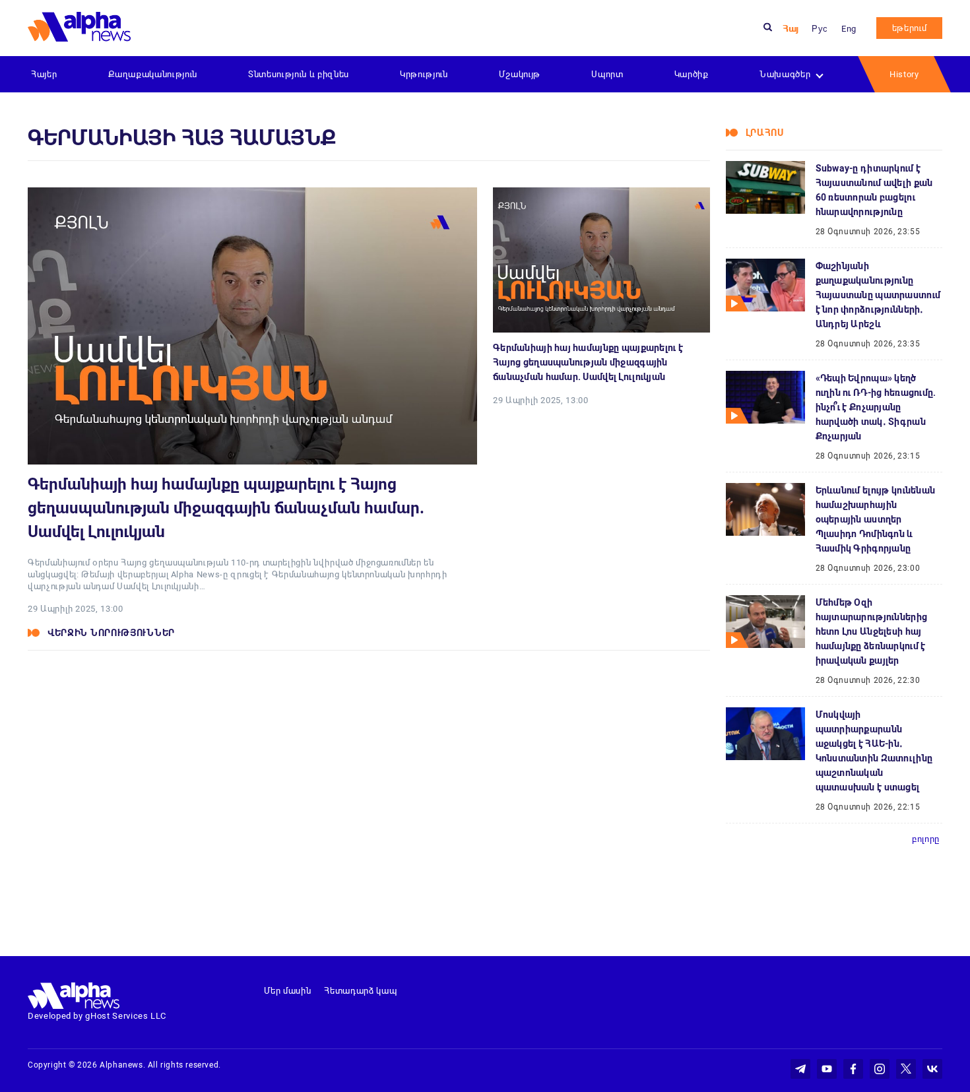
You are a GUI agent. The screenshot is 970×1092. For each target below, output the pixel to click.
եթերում (909, 28)
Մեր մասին (287, 991)
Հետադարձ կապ (360, 991)
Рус (820, 29)
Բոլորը (926, 839)
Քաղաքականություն (152, 74)
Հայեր (44, 74)
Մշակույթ (519, 74)
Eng (849, 29)
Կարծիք (691, 74)
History (904, 74)
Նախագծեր (785, 74)
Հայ (790, 29)
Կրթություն (424, 74)
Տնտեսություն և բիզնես (298, 74)
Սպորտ (607, 74)
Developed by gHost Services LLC (97, 1016)
